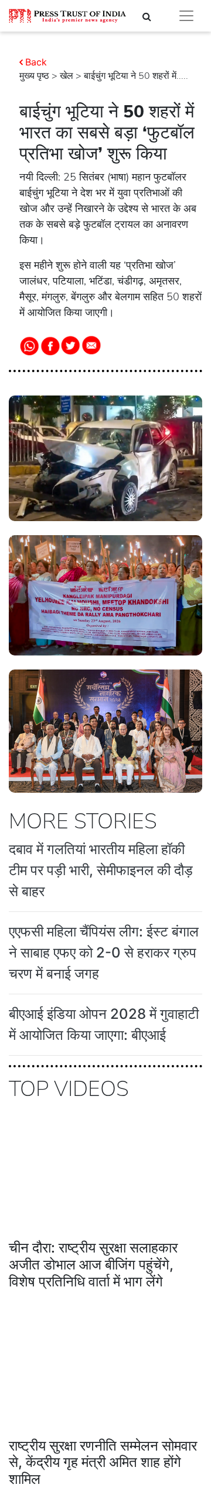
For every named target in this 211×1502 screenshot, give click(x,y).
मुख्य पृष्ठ (34, 76)
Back (36, 62)
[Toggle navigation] (186, 16)
